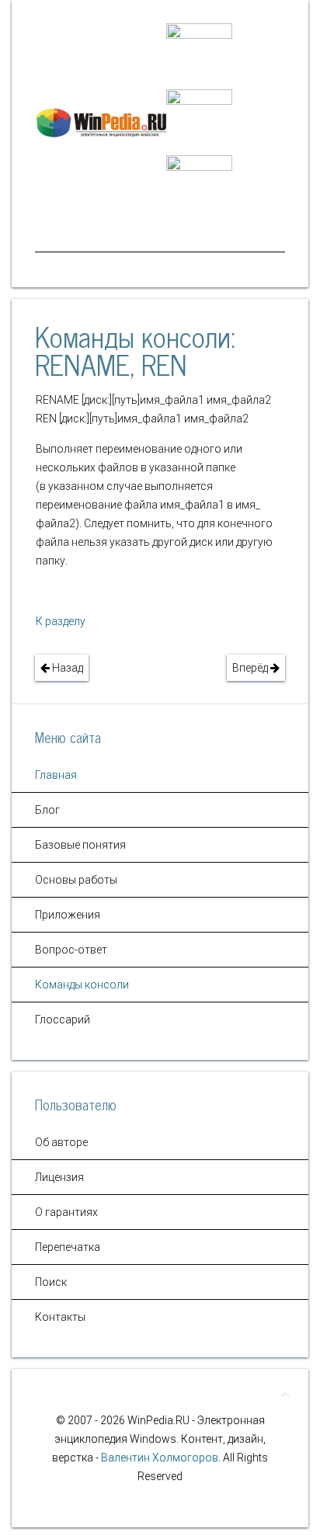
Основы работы (76, 880)
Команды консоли (82, 984)
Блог (47, 810)
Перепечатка (67, 1247)
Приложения (67, 914)
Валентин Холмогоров (159, 1457)
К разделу (60, 621)
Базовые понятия (80, 845)
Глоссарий (62, 1019)
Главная (56, 775)
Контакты (60, 1317)
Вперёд (251, 668)
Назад (66, 668)
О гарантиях (66, 1212)
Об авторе (61, 1142)
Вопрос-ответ (71, 949)
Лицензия (59, 1177)
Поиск (51, 1282)
